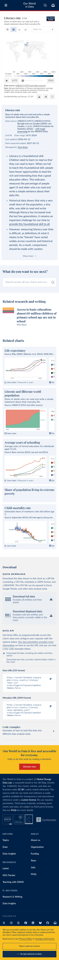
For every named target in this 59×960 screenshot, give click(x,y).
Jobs (33, 867)
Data (5, 847)
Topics (6, 840)
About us (35, 840)
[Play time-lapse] (6, 80)
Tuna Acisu (23, 147)
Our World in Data (29, 5)
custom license (28, 800)
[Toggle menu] (6, 5)
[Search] (45, 5)
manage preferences (44, 939)
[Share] (45, 96)
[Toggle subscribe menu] (53, 5)
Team (33, 861)
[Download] (39, 96)
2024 (50, 81)
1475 (14, 81)
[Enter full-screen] (52, 96)
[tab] (7, 29)
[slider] (22, 80)
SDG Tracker (9, 875)
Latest (6, 868)
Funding (35, 854)
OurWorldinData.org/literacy (15, 97)
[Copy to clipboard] (47, 679)
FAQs (14, 810)
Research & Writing (12, 897)
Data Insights (9, 854)
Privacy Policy (25, 939)
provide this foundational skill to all (29, 224)
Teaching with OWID (13, 882)
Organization (37, 847)
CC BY (30, 97)
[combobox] (45, 5)
